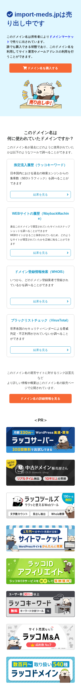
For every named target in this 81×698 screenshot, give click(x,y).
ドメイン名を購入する (43, 68)
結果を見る (40, 194)
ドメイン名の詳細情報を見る (40, 398)
